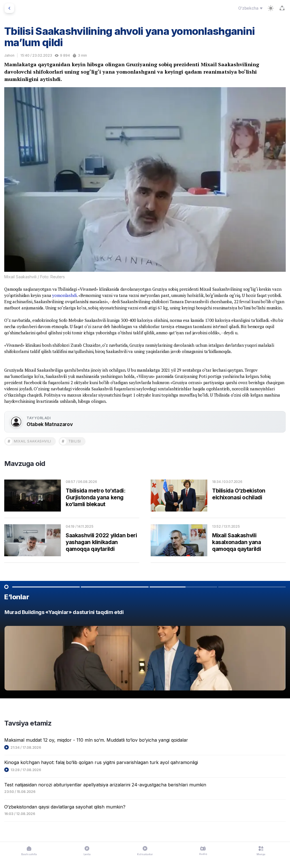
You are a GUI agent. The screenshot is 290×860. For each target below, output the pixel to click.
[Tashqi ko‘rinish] (270, 8)
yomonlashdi (64, 295)
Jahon (9, 55)
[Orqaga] (9, 8)
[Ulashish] (282, 8)
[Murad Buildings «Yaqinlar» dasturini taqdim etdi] (145, 651)
